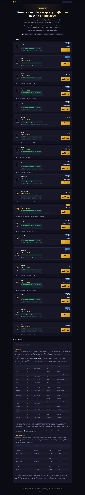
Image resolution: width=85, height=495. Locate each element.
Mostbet (23, 117)
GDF (22, 295)
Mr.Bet (22, 132)
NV (21, 206)
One (22, 58)
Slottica (23, 265)
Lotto (22, 147)
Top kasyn (19, 344)
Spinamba (23, 162)
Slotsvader (24, 176)
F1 (21, 88)
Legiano (23, 103)
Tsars (22, 73)
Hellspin (23, 221)
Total (22, 324)
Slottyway (23, 309)
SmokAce (23, 250)
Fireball (23, 280)
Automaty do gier (26, 344)
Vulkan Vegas (24, 191)
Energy (23, 44)
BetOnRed (23, 236)
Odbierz (65, 49)
